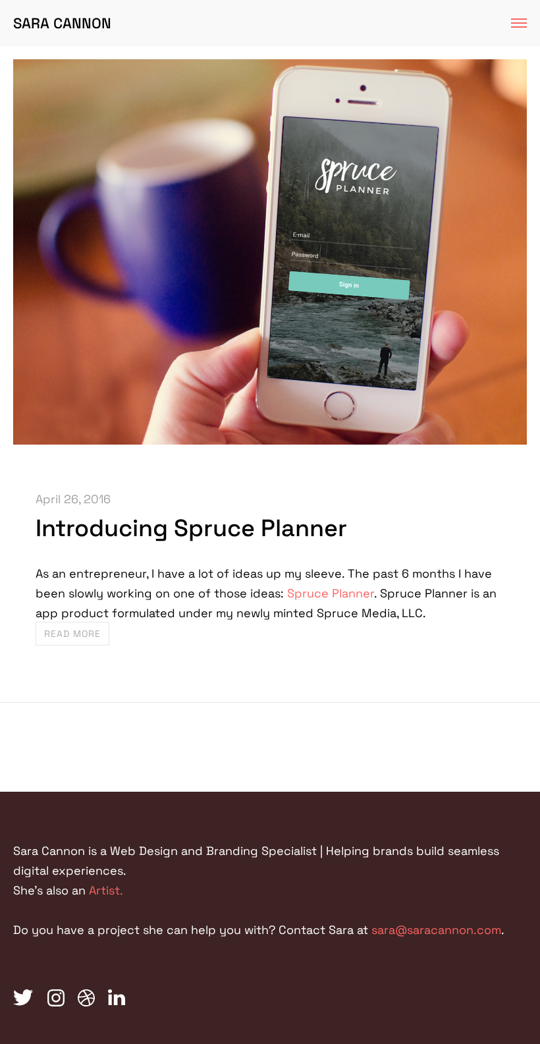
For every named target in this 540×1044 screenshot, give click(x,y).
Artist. (106, 890)
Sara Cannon (62, 23)
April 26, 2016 (73, 499)
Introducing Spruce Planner (191, 528)
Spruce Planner (330, 593)
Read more (72, 634)
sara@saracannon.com (436, 929)
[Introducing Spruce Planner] (270, 440)
